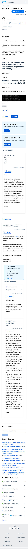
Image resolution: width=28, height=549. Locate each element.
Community (11, 2)
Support (21, 541)
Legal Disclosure (21, 537)
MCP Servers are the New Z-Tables (11, 458)
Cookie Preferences (7, 545)
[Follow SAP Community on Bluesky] (12, 528)
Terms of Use (21, 533)
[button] (19, 23)
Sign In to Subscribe (18, 11)
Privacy (7, 533)
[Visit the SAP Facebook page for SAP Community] (10, 528)
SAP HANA (4, 29)
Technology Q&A (6, 5)
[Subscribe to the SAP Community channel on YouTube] (15, 528)
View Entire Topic (6, 219)
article (16, 236)
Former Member (11, 19)
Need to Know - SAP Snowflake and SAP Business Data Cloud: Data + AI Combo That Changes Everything (13, 451)
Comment (14, 116)
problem (4, 106)
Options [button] (25, 11)
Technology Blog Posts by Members (12, 446)
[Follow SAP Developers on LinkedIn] (18, 528)
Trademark (7, 541)
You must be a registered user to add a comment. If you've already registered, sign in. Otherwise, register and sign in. (13, 271)
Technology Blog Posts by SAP (11, 455)
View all (4, 520)
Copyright (7, 537)
